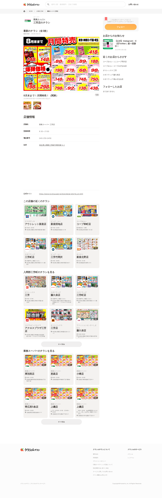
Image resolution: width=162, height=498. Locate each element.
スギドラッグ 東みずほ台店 (113, 79)
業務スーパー (39, 19)
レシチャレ (131, 457)
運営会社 (95, 454)
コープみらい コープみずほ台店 (115, 66)
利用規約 (95, 457)
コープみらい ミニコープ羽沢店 (115, 62)
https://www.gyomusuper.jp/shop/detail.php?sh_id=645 (61, 194)
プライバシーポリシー (99, 461)
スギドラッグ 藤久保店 (111, 75)
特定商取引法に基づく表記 (101, 468)
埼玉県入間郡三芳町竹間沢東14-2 (52, 145)
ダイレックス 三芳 (110, 70)
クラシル (130, 454)
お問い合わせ (133, 4)
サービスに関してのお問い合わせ (103, 471)
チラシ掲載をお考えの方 (100, 475)
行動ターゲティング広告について (103, 464)
